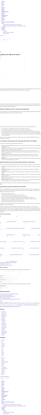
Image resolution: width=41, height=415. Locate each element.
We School (1, 35)
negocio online (3, 306)
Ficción (3, 5)
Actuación (3, 1)
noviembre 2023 (4, 324)
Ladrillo (3, 359)
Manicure (3, 10)
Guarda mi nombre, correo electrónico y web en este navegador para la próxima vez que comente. (15, 283)
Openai (7, 306)
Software (3, 369)
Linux (21, 304)
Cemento (3, 343)
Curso (2, 351)
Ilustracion (3, 7)
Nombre (1, 277)
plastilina (14, 306)
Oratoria (3, 14)
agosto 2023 (3, 328)
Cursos (3, 23)
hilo (4, 304)
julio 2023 (3, 329)
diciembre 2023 (4, 323)
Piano (2, 365)
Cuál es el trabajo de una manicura (5, 297)
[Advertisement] (20, 44)
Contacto (3, 28)
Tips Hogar (3, 19)
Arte (15, 262)
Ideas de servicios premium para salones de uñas (7, 296)
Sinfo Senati (3, 27)
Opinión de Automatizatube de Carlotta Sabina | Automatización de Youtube (14, 25)
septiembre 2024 (4, 315)
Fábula (3, 354)
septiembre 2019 (4, 332)
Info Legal (3, 29)
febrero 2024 (3, 320)
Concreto (3, 346)
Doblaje (3, 352)
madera (26, 304)
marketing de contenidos (32, 304)
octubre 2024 (3, 314)
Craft (2, 2)
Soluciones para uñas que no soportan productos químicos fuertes (10, 299)
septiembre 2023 (4, 327)
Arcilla (2, 341)
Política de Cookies (6, 33)
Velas (2, 20)
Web (0, 281)
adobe (1, 302)
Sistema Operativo (4, 15)
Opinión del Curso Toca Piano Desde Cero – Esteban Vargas (12, 24)
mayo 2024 (3, 318)
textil (16, 306)
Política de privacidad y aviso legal (8, 32)
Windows (19, 306)
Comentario (2, 275)
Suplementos (4, 16)
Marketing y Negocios (5, 11)
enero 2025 (3, 311)
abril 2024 (3, 319)
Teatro (3, 18)
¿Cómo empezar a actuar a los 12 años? (6, 265)
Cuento (3, 350)
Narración (3, 363)
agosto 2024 (3, 316)
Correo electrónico (3, 279)
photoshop (11, 306)
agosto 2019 (3, 333)
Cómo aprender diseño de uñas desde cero (6, 295)
